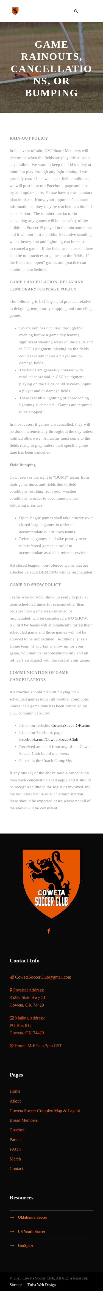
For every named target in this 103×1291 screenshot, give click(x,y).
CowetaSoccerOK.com (70, 725)
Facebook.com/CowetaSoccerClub (48, 739)
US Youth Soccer (31, 1231)
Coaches (17, 1130)
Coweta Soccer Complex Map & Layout (45, 1110)
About (15, 1101)
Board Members (24, 1120)
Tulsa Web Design (41, 1285)
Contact (16, 1168)
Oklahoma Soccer (32, 1217)
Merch (15, 1159)
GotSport (26, 1246)
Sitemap (16, 1285)
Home (15, 1091)
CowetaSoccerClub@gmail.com (43, 977)
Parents (16, 1139)
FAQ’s (15, 1149)
